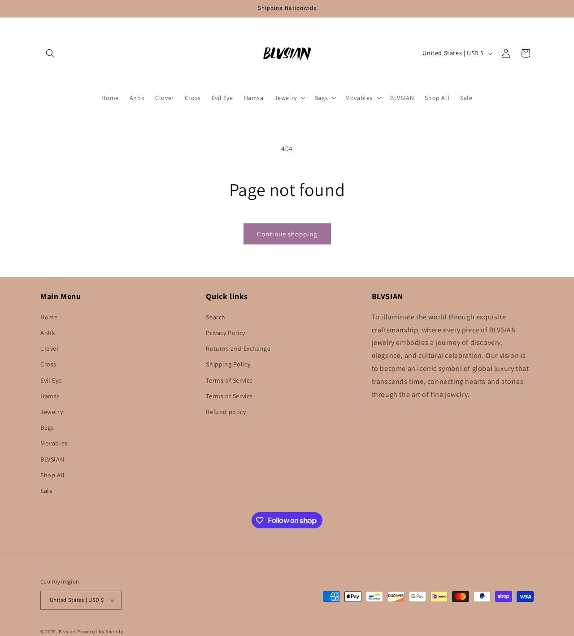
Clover (49, 348)
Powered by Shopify (100, 631)
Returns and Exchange (238, 348)
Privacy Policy (225, 333)
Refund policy (226, 412)
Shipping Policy (228, 364)
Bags (47, 427)
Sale (46, 491)
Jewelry (51, 412)
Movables (54, 443)
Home (48, 317)
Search (216, 317)
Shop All (52, 475)
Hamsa (50, 396)
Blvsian (67, 631)
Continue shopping (287, 234)
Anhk (47, 333)
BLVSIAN (52, 459)
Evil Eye (51, 380)
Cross (48, 364)
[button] (50, 53)
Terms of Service (229, 380)
